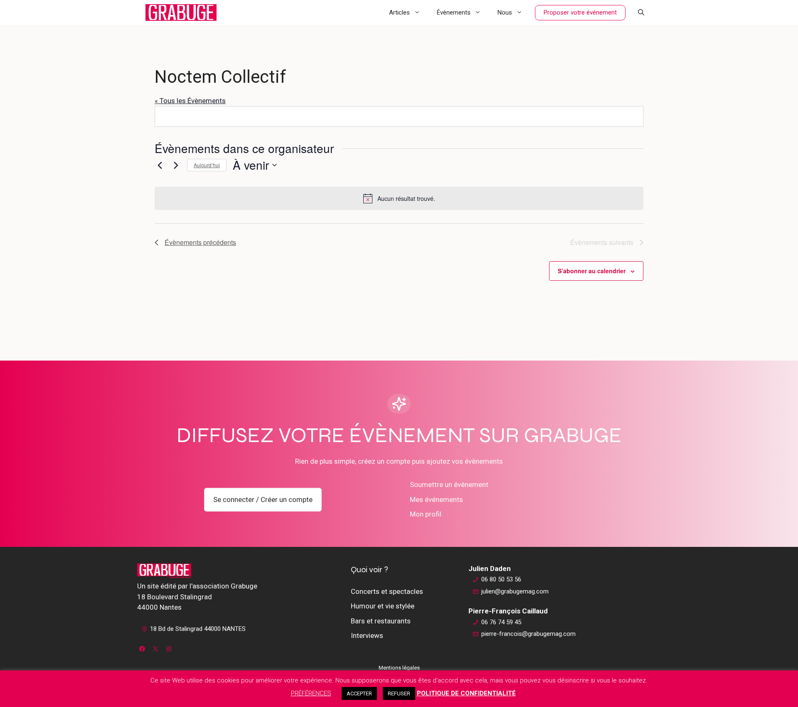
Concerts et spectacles (387, 591)
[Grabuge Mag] (181, 12)
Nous (505, 12)
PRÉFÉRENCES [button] (311, 693)
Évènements (453, 12)
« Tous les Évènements (190, 100)
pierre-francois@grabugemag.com (528, 634)
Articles (399, 12)
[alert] (399, 198)
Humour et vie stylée (382, 606)
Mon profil (425, 514)
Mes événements (436, 499)
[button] (641, 12)
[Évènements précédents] (160, 165)
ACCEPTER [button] (359, 693)
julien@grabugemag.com (515, 591)
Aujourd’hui (207, 164)
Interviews (367, 635)
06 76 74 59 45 (501, 622)
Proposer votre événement (580, 12)
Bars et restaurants (381, 621)
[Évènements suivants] (176, 165)
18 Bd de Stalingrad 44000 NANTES (198, 629)
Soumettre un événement (449, 484)
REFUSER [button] (399, 693)
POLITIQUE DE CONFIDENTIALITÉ (466, 693)
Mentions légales (399, 668)
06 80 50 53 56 (501, 579)
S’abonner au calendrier (592, 271)
